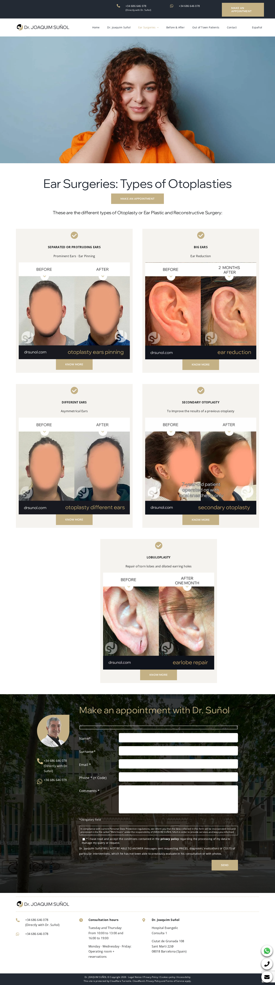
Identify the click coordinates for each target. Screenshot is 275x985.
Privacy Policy (150, 977)
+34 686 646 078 (136, 6)
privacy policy (170, 839)
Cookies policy (167, 977)
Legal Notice (135, 977)
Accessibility (183, 977)
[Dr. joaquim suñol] (42, 25)
